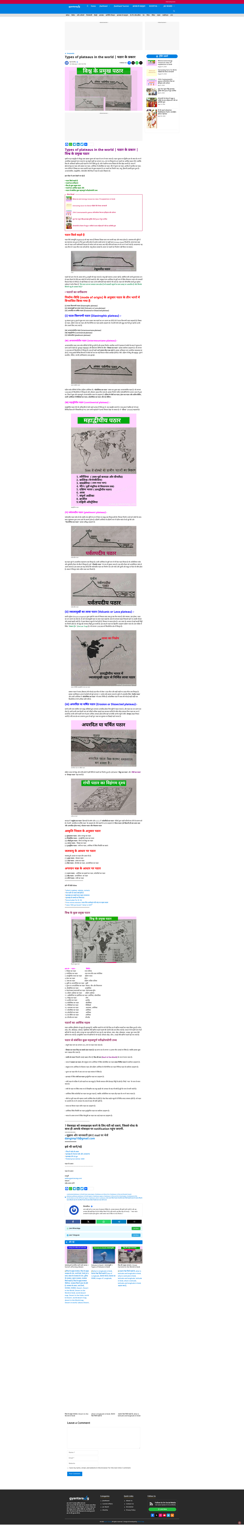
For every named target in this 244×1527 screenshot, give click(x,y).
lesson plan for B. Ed (74, 900)
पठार (107, 1198)
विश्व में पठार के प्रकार (85, 1200)
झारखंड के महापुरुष (139, 6)
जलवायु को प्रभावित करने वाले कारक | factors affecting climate (77, 1266)
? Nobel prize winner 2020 (74, 1159)
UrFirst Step (140, 1522)
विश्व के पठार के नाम (74, 1200)
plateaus (75, 1196)
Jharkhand (104, 6)
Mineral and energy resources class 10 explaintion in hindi (94, 199)
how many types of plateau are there (96, 1194)
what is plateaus (101, 1198)
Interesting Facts (170, 2)
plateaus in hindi (83, 1196)
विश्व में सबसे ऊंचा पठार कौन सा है (98, 1200)
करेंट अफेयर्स (80, 15)
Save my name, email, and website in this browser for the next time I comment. (100, 1468)
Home (93, 6)
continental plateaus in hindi (75, 1194)
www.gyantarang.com (73, 1178)
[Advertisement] (103, 36)
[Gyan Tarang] (74, 6)
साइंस (158, 15)
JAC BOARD (168, 6)
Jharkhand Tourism (121, 6)
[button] (174, 11)
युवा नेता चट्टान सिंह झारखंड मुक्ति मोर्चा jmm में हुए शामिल (90, 219)
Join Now (136, 1228)
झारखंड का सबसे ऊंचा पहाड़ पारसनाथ (77, 895)
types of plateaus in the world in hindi (111, 1196)
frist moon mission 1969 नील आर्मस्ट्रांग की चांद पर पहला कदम (87, 903)
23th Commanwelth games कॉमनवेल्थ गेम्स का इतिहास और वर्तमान (94, 213)
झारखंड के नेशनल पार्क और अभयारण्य (78, 1154)
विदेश (148, 15)
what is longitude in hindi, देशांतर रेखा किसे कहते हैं (103, 1415)
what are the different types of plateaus (83, 1198)
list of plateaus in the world (115, 1194)
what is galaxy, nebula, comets (78, 890)
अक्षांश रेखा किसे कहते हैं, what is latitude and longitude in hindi (129, 1415)
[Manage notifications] (239, 1522)
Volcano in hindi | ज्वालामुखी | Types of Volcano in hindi (102, 1266)
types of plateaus (94, 1196)
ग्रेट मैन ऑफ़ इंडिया (135, 15)
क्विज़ (153, 15)
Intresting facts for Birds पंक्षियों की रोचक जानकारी (90, 206)
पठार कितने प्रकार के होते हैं (115, 1198)
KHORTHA (153, 6)
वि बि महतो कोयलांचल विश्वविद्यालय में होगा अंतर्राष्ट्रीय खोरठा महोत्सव (167, 112)
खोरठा (67, 15)
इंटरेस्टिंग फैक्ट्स (110, 15)
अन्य (171, 15)
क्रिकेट (73, 15)
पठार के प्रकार (135, 1198)
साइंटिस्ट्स (165, 15)
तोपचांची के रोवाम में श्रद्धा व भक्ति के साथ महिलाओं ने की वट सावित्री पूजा (94, 226)
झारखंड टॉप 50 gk (72, 1157)
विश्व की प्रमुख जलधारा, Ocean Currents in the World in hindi (129, 1266)
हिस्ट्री (95, 15)
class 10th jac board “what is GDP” (79, 905)
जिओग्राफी (89, 15)
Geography (70, 53)
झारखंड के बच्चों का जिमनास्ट (75, 898)
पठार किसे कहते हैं (126, 1198)
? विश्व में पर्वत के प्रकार (72, 1152)
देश (143, 15)
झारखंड (101, 15)
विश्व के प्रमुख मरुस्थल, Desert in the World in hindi (76, 1415)
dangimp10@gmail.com (80, 1138)
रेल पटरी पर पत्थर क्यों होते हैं (74, 893)
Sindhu (73, 62)
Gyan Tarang (108, 1522)
